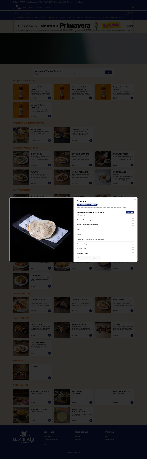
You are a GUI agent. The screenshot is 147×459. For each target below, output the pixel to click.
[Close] (135, 200)
